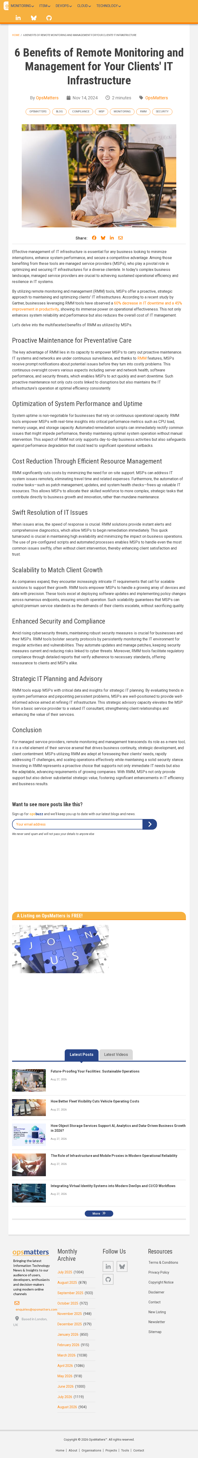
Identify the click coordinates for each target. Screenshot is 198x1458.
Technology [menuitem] (107, 6)
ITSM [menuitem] (43, 6)
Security (162, 111)
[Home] (31, 1252)
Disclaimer (156, 1292)
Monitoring (122, 111)
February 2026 (68, 1345)
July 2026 (64, 1397)
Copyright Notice (161, 1282)
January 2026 (67, 1334)
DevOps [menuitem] (62, 6)
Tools (125, 1450)
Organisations (91, 1450)
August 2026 (67, 1407)
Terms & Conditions (163, 1262)
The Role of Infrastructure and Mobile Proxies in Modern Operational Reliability (114, 1156)
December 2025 (69, 1324)
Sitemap (155, 1332)
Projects (111, 1450)
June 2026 (65, 1386)
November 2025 (69, 1314)
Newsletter (156, 1322)
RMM (143, 111)
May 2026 (64, 1376)
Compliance (80, 111)
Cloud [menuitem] (82, 6)
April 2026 (65, 1366)
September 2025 (70, 1293)
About (73, 1450)
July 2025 (64, 1272)
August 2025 (67, 1282)
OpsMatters (47, 97)
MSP (101, 111)
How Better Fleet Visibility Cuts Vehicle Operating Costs (95, 1101)
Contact (154, 1302)
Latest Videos (116, 1054)
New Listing (157, 1312)
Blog (59, 111)
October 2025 (67, 1303)
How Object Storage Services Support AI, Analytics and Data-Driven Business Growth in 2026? (118, 1128)
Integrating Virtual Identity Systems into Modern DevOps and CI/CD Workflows (113, 1186)
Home (16, 35)
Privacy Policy (158, 1272)
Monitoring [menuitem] (21, 6)
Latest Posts (81, 1054)
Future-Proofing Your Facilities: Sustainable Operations (95, 1071)
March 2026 (66, 1355)
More (96, 1213)
